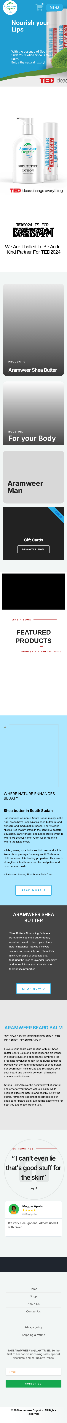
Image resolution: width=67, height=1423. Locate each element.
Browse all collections (41, 651)
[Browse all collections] (41, 646)
